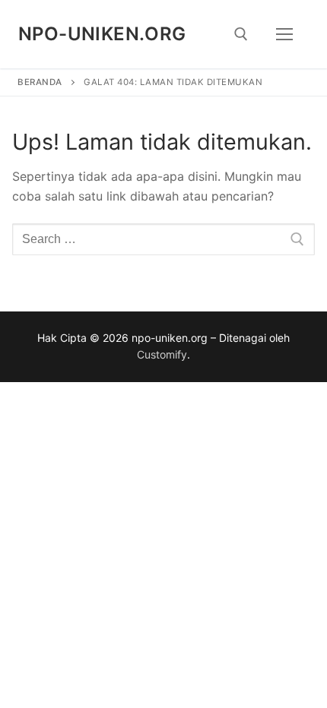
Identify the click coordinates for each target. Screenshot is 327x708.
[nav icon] (284, 34)
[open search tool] (241, 34)
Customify (162, 354)
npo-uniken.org (102, 34)
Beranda (39, 82)
